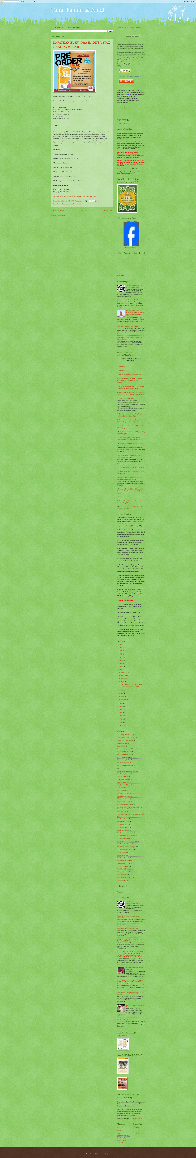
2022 (121, 651)
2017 (121, 666)
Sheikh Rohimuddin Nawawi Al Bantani (135, 1006)
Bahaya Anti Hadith (123, 743)
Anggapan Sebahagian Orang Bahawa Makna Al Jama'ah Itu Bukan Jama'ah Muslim (130, 387)
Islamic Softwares (122, 776)
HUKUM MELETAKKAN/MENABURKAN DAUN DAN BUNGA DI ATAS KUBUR (130, 981)
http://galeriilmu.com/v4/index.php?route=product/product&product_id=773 (75, 196)
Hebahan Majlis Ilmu (123, 774)
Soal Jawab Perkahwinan (124, 844)
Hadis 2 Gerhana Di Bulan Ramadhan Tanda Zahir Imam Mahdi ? (129, 940)
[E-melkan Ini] (90, 201)
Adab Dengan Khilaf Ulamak (125, 738)
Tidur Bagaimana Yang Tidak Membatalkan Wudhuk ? (134, 286)
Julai (122, 690)
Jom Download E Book (123, 785)
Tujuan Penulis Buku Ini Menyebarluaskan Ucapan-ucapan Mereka (130, 508)
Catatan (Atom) (61, 215)
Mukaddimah (122, 367)
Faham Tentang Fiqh (123, 757)
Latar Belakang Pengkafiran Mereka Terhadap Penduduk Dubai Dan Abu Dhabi (129, 439)
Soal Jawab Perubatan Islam (125, 849)
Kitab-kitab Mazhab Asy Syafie (126, 793)
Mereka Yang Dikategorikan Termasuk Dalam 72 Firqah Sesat (129, 502)
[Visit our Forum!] (126, 82)
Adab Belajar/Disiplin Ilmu (125, 735)
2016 (121, 670)
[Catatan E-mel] (86, 201)
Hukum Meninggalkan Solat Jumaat (127, 326)
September (124, 679)
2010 (121, 719)
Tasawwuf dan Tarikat (123, 863)
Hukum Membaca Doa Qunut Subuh (127, 300)
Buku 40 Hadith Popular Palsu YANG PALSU (134, 968)
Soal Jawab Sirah (122, 852)
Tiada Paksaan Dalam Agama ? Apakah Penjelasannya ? (128, 917)
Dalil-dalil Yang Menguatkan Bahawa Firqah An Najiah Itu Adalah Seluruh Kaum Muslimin (130, 393)
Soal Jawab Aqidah (122, 824)
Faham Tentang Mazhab (124, 763)
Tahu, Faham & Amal (77, 9)
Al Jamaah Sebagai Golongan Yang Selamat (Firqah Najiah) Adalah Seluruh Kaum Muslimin (130, 380)
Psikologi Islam (121, 812)
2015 (121, 703)
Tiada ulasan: (79, 201)
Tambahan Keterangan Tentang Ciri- (129, 444)
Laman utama (83, 210)
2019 (121, 660)
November (124, 672)
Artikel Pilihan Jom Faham (125, 740)
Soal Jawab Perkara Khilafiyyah (126, 847)
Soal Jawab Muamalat (123, 838)
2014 (121, 706)
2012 (121, 713)
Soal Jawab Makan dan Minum (126, 835)
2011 (121, 716)
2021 (121, 654)
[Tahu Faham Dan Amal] (131, 245)
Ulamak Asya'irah (122, 874)
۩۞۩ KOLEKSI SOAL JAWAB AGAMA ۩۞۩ (130, 76)
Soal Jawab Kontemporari (124, 833)
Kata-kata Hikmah (122, 790)
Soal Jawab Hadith (75, 204)
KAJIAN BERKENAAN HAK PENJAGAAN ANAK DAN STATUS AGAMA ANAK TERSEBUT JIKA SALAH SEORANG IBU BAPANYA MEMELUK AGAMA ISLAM (130, 954)
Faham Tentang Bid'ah (123, 754)
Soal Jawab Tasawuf (123, 858)
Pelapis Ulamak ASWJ (123, 802)
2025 (121, 645)
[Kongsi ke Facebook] (96, 201)
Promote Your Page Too (131, 247)
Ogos (123, 682)
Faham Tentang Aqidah (124, 751)
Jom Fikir (120, 788)
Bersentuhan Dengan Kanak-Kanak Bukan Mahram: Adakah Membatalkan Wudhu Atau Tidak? (135, 313)
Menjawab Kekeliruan (123, 799)
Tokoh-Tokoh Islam (122, 866)
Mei (122, 696)
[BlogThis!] (92, 201)
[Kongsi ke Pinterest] (97, 201)
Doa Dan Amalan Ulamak (124, 749)
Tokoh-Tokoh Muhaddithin (125, 869)
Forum (119, 1131)
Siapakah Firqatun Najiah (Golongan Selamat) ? (131, 814)
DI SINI (132, 1119)
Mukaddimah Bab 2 (124, 370)
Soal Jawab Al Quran (123, 822)
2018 (121, 663)
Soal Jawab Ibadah (122, 830)
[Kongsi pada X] (94, 201)
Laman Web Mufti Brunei (127, 600)
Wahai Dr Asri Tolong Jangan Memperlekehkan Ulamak (130, 993)
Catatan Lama (107, 210)
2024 (121, 648)
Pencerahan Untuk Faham (124, 804)
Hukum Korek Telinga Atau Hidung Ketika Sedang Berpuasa (129, 338)
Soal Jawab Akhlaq (122, 819)
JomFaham (124, 108)
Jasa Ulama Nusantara (123, 779)
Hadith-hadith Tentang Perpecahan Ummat (131, 374)
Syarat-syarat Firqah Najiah (126, 398)
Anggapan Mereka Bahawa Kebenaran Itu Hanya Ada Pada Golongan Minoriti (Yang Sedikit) (130, 491)
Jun (122, 693)
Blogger (107, 1154)
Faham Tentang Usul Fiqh (124, 765)
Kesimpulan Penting (125, 497)
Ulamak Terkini (121, 880)
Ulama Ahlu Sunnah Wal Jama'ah (126, 872)
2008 (121, 725)
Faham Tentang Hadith (123, 760)
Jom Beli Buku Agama (63, 204)
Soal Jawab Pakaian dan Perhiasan (127, 841)
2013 (121, 710)
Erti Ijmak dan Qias (122, 1019)
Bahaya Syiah (121, 746)
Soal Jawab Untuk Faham (124, 861)
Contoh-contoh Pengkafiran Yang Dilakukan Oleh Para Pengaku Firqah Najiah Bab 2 (130, 421)
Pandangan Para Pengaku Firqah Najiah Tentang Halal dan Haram (129, 456)
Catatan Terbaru (57, 210)
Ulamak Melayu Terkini (124, 877)
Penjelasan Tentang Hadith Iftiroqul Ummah (132, 467)
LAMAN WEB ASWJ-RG (121, 1141)
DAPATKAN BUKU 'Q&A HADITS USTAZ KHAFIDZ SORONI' (131, 685)
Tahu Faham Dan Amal (131, 221)
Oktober (123, 675)
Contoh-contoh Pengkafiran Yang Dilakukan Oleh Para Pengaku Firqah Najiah (130, 415)
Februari (124, 699)
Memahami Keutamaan (124, 796)
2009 (121, 722)
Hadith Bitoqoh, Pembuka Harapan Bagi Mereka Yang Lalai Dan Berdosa (129, 478)
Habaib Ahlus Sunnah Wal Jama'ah (127, 771)
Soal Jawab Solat (122, 855)
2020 (121, 657)
